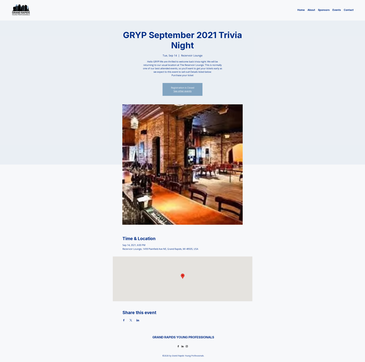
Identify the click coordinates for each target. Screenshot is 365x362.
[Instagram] (186, 346)
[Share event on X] (130, 320)
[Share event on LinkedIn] (137, 320)
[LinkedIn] (182, 346)
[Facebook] (178, 346)
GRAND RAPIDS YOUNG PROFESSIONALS (183, 337)
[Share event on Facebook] (123, 320)
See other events (183, 91)
